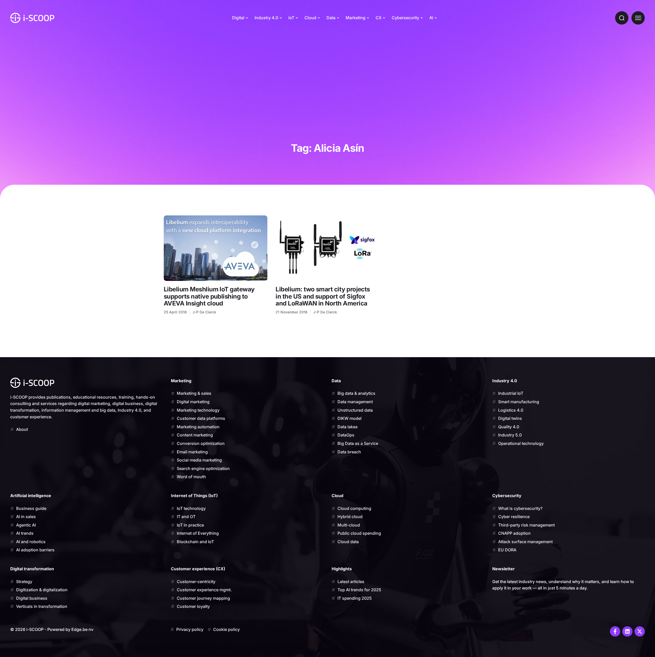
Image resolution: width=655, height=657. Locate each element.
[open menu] (638, 18)
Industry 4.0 (266, 17)
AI (431, 17)
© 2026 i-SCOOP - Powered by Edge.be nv (51, 629)
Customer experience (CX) (198, 568)
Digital (238, 17)
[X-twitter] (640, 631)
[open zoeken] (621, 18)
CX (378, 17)
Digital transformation (32, 568)
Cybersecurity (405, 17)
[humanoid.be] (32, 18)
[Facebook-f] (615, 631)
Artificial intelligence (30, 495)
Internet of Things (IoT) (194, 495)
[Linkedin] (627, 631)
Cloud (310, 17)
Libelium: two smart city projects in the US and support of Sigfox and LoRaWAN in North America (323, 296)
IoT (291, 17)
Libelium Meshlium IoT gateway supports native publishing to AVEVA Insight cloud (209, 296)
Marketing (355, 17)
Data (330, 17)
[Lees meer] (215, 248)
